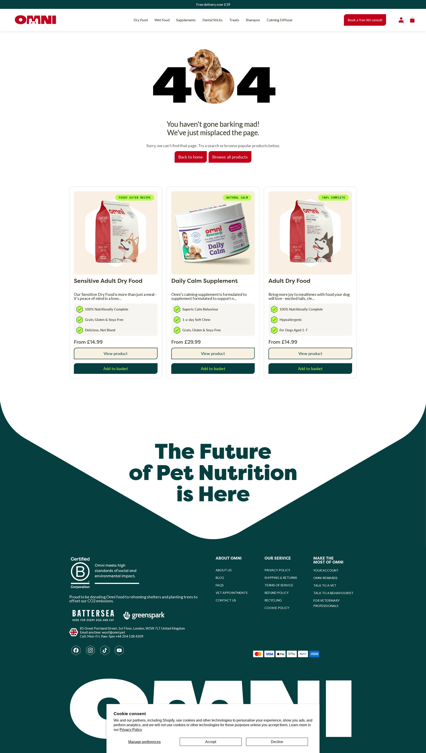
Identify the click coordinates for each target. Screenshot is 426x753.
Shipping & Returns (280, 577)
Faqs (220, 585)
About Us (224, 570)
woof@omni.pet (113, 632)
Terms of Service (278, 585)
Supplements (186, 20)
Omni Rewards (325, 578)
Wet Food (162, 20)
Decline (277, 742)
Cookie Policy (276, 608)
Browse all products (230, 157)
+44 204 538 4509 (129, 636)
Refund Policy (276, 593)
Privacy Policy (131, 730)
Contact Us (226, 600)
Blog (220, 577)
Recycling (273, 600)
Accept (210, 742)
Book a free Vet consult (365, 20)
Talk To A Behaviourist (333, 593)
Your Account (326, 570)
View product (116, 353)
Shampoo (253, 20)
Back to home (190, 157)
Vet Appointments (232, 593)
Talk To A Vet (324, 585)
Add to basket (115, 368)
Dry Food (141, 20)
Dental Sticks (212, 20)
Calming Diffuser (280, 20)
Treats (234, 20)
